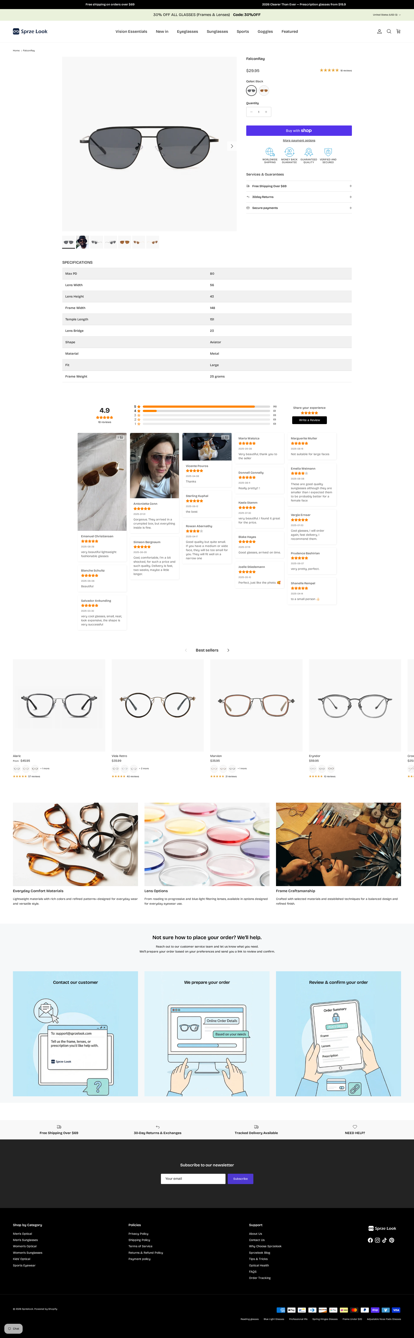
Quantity (252, 103)
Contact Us (257, 1240)
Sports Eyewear (24, 1265)
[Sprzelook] (30, 31)
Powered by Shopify (45, 1309)
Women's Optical (24, 1246)
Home (16, 50)
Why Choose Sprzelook (265, 1246)
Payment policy (140, 1259)
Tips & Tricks (258, 1259)
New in (162, 31)
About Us (255, 1234)
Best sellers (207, 650)
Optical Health (259, 1265)
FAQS (253, 1272)
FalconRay (29, 50)
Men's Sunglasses (25, 1240)
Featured (290, 31)
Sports (243, 31)
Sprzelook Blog (259, 1253)
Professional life (298, 1319)
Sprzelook (27, 1309)
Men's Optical (22, 1234)
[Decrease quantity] (250, 112)
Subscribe (240, 1179)
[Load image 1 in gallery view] (149, 144)
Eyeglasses (187, 31)
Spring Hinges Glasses (325, 1319)
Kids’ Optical (21, 1259)
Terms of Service (140, 1246)
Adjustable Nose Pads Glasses (384, 1319)
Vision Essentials (131, 31)
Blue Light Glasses (274, 1319)
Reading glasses (250, 1319)
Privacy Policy (138, 1234)
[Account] (378, 31)
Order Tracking (260, 1278)
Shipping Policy (139, 1240)
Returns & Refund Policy (146, 1253)
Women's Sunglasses (27, 1253)
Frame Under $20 (352, 1319)
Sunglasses (217, 31)
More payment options (299, 140)
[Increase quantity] (267, 112)
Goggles (265, 31)
